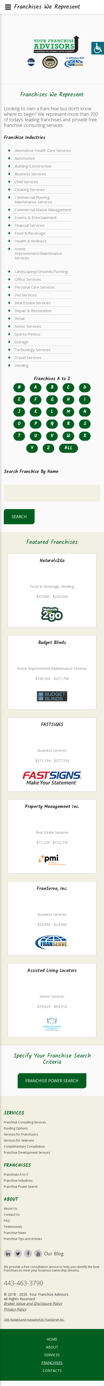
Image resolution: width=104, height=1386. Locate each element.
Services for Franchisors (21, 1134)
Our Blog (54, 1254)
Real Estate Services (32, 302)
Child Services (26, 181)
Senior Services (28, 326)
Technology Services (32, 349)
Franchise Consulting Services (25, 1122)
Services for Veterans (19, 1140)
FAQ (7, 1220)
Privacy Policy (15, 1309)
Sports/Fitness (27, 334)
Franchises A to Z (16, 1174)
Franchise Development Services (27, 1152)
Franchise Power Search (52, 1081)
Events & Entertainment (36, 217)
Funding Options (16, 1128)
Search (19, 516)
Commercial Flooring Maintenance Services (33, 199)
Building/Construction (33, 166)
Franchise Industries (18, 1180)
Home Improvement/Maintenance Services (38, 253)
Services (52, 1354)
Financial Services (29, 225)
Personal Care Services (35, 287)
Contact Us (11, 1214)
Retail (19, 318)
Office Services (28, 279)
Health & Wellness (31, 240)
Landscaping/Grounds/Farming (41, 271)
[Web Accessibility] (97, 48)
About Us (10, 1208)
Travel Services (28, 357)
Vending (22, 365)
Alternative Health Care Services (43, 150)
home (52, 1339)
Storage (22, 341)
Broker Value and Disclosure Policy (33, 1303)
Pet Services (26, 294)
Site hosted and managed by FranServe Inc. (34, 1319)
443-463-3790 (23, 1283)
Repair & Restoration (33, 310)
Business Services (30, 173)
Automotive (25, 158)
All (68, 448)
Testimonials (13, 1227)
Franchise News (15, 1233)
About (52, 1347)
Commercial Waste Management (43, 209)
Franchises (52, 1362)
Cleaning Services (30, 189)
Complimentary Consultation (24, 1146)
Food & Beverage (30, 233)
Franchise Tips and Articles (23, 1239)
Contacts (52, 1370)
